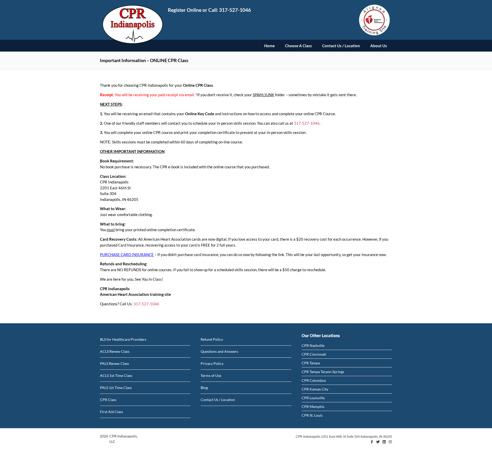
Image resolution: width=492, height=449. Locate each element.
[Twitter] (378, 442)
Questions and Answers (219, 351)
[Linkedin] (384, 442)
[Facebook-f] (372, 442)
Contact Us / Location (341, 45)
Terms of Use (211, 375)
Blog (204, 387)
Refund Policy (212, 339)
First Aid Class (111, 411)
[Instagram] (390, 442)
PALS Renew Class (114, 363)
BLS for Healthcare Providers (123, 339)
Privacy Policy (212, 363)
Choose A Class (298, 45)
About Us (378, 45)
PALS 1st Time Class (116, 387)
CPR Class (108, 399)
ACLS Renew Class (114, 351)
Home (269, 45)
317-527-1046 (235, 10)
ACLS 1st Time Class (116, 375)
